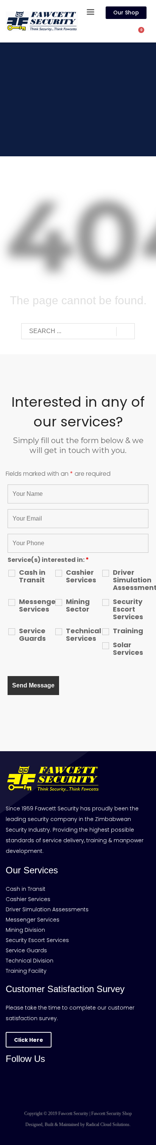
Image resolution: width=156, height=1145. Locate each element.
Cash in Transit (32, 576)
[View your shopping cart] (144, 34)
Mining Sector (78, 605)
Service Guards (32, 634)
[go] (125, 332)
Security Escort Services (128, 609)
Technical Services (83, 634)
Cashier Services (81, 576)
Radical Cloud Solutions (107, 1124)
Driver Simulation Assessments (130, 580)
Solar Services (128, 648)
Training (128, 631)
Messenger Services (37, 605)
